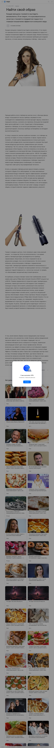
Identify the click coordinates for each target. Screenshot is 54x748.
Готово (27, 382)
